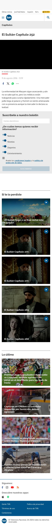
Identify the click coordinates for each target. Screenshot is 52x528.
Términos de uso (8, 508)
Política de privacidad (35, 504)
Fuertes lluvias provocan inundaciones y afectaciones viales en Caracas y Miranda (25, 467)
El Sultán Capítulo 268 (16, 339)
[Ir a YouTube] (13, 487)
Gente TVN (6, 504)
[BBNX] (4, 520)
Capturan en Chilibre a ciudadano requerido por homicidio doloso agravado (22, 409)
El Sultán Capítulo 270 (16, 251)
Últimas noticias (7, 12)
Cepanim (30, 12)
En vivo (46, 12)
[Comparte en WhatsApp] (12, 83)
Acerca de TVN (32, 508)
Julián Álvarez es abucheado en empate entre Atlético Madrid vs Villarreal (26, 439)
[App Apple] (3, 496)
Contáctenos (7, 513)
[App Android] (9, 496)
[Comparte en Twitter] (8, 83)
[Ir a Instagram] (7, 487)
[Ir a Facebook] (3, 487)
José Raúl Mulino (19, 12)
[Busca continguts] (48, 17)
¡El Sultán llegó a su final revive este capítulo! (24, 221)
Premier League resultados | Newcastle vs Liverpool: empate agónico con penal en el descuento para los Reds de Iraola (25, 378)
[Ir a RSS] (18, 487)
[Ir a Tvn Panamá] (25, 17)
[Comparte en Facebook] (3, 83)
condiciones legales (23, 160)
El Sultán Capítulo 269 (16, 310)
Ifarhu (37, 12)
